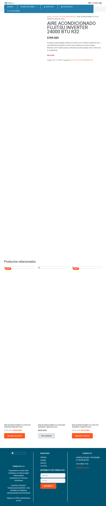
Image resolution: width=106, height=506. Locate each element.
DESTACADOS (67, 7)
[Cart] (99, 8)
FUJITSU (55, 17)
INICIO (11, 7)
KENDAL (43, 457)
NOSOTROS (50, 7)
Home (49, 17)
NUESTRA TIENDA (28, 7)
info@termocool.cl (82, 468)
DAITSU (43, 463)
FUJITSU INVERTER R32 (68, 17)
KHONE (43, 460)
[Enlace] (9, 3)
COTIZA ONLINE (14, 11)
